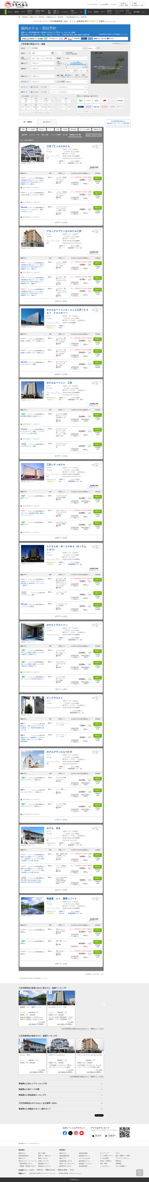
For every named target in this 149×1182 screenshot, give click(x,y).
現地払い (85, 435)
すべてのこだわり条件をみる (36, 112)
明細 (89, 180)
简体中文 (40, 1170)
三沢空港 (67, 152)
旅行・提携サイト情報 (123, 1155)
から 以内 (92, 48)
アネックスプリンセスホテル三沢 (64, 231)
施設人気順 (45, 135)
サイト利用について (106, 1155)
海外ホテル (62, 1153)
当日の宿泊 (71, 53)
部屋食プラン (56, 106)
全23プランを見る (61, 890)
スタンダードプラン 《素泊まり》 (31, 792)
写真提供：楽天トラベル (28, 163)
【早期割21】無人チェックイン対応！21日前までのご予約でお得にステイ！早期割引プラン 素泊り (32, 182)
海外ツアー (62, 1158)
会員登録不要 (74, 182)
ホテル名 (35, 87)
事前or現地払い (85, 419)
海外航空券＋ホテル (65, 1161)
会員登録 (74, 946)
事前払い (85, 183)
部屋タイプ (61, 173)
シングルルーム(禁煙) (27, 606)
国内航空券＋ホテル (26, 1163)
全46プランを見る (61, 538)
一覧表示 (29, 122)
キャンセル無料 (66, 106)
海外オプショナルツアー (67, 1163)
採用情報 (118, 1163)
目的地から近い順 (75, 135)
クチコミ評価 (60, 81)
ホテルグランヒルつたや (59, 752)
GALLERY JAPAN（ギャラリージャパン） (42, 1173)
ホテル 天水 (54, 828)
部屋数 (59, 58)
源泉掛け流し (97, 129)
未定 (33, 53)
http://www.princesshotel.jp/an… (73, 243)
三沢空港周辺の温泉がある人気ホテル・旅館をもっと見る (82, 1029)
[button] (64, 161)
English (31, 1170)
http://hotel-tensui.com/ (70, 840)
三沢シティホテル (56, 464)
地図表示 (48, 122)
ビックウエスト (55, 698)
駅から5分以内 (26, 106)
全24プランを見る (61, 222)
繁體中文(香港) (62, 1170)
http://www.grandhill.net (70, 764)
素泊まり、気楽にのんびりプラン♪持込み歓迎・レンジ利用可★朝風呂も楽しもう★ (32, 728)
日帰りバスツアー (43, 1161)
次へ (103, 1005)
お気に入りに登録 (97, 146)
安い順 (65, 135)
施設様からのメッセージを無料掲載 (118, 123)
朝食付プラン (24, 524)
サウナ (66, 100)
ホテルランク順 (34, 135)
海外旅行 (62, 1150)
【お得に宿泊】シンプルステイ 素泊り (32, 195)
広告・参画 (103, 1163)
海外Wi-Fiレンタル (65, 1166)
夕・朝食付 (31, 129)
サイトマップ (104, 1153)
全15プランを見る (61, 820)
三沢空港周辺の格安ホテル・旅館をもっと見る (86, 1077)
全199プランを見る (61, 374)
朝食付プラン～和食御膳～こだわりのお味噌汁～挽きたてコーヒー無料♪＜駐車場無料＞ (32, 739)
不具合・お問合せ (105, 1161)
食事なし (23, 932)
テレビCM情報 (120, 1166)
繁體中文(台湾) (50, 1170)
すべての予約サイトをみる (88, 112)
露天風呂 (46, 100)
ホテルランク (50, 325)
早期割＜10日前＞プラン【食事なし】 (32, 353)
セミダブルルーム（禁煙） (28, 446)
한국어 (72, 1170)
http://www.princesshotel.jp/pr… (72, 158)
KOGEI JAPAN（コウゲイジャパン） (70, 1173)
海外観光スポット (84, 1156)
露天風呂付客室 (46, 106)
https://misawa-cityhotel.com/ (72, 476)
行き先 (23, 48)
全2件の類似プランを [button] (31, 187)
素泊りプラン (24, 498)
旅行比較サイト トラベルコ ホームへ (29, 1143)
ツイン (50, 129)
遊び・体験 (41, 1153)
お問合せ (123, 4)
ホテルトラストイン (57, 625)
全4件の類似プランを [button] (31, 424)
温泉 (26, 100)
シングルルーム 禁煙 (27, 595)
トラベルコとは (92, 4)
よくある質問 (104, 4)
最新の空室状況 (95, 135)
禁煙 (23, 129)
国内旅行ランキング (44, 1166)
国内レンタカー (43, 1158)
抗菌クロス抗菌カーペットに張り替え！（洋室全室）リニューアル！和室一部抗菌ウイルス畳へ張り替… (32, 859)
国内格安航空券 (23, 1156)
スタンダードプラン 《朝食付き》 (31, 780)
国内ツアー (22, 1158)
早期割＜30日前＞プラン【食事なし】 (32, 341)
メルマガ (113, 4)
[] (110, 21)
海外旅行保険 (83, 1153)
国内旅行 (22, 1150)
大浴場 (36, 100)
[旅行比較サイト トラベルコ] (19, 17)
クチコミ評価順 (56, 135)
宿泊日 (23, 53)
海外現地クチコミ (84, 1161)
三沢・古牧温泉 (73, 149)
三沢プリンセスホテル (58, 146)
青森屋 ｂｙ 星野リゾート (62, 898)
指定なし (69, 75)
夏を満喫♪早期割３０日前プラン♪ (30, 416)
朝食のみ (42, 129)
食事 (50, 173)
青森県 (65, 149)
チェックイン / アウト (53, 156)
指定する (36, 63)
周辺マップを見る (69, 154)
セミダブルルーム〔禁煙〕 (28, 364)
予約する (97, 178)
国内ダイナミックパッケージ (28, 1161)
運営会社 (118, 1161)
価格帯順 (24, 135)
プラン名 (43, 87)
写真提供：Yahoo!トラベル (28, 327)
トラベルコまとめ (84, 1158)
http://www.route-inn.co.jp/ (71, 395)
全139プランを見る (61, 456)
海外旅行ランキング (85, 1163)
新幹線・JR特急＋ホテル (28, 1166)
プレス (118, 1153)
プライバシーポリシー (123, 1158)
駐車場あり (36, 106)
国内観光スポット (43, 1163)
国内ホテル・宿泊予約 (38, 28)
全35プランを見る (61, 301)
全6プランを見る (61, 689)
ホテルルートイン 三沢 (59, 383)
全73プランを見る (61, 616)
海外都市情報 (83, 1166)
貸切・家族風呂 (56, 100)
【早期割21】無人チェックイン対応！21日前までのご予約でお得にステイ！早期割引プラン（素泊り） (32, 267)
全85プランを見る (61, 964)
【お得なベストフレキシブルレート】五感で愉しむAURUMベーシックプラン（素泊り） (32, 583)
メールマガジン (105, 1166)
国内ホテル (22, 1153)
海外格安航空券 (64, 1156)
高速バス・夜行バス (44, 1156)
